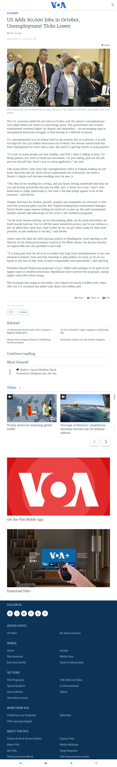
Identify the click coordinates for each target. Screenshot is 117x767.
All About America (70, 633)
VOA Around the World (20, 756)
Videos (63, 692)
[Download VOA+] (58, 558)
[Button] (105, 45)
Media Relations (69, 744)
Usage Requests (69, 750)
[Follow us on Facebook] (10, 613)
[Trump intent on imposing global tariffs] (32, 408)
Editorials (65, 715)
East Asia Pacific (16, 662)
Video (11, 388)
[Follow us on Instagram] (31, 613)
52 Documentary (69, 685)
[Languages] (71, 763)
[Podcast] (45, 613)
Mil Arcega (16, 33)
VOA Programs (15, 679)
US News (12, 633)
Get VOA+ (12, 750)
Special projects (16, 685)
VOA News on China (71, 679)
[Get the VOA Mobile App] (58, 487)
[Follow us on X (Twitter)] (17, 613)
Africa (10, 650)
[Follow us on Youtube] (24, 613)
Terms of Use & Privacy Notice (24, 738)
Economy (12, 13)
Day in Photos (15, 692)
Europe (64, 650)
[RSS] (38, 613)
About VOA (13, 744)
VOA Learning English (19, 721)
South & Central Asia (71, 662)
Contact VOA (67, 738)
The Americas (15, 656)
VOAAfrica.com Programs (21, 715)
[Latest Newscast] (20, 763)
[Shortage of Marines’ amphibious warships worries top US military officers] (85, 408)
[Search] (96, 763)
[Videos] (45, 763)
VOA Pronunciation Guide (74, 756)
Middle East (66, 656)
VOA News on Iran (17, 698)
